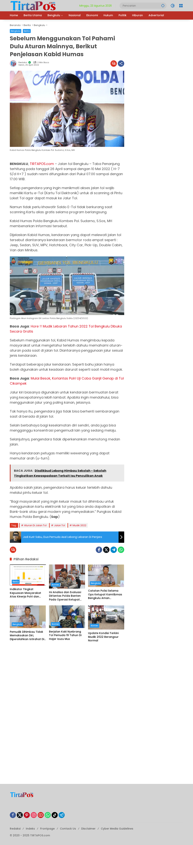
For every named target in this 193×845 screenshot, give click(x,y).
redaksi (22, 62)
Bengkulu (15, 30)
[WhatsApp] (121, 550)
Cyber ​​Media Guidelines (117, 828)
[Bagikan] (121, 63)
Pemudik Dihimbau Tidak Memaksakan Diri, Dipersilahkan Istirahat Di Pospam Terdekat (27, 635)
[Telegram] (113, 550)
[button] (163, 5)
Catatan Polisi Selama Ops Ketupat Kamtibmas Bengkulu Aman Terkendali (105, 594)
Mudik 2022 (79, 525)
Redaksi (15, 828)
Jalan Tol (59, 525)
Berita (27, 30)
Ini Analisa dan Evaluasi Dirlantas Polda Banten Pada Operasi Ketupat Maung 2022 (65, 596)
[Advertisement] (67, 673)
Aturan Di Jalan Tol (35, 525)
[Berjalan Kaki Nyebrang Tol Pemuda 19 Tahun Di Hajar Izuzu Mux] (67, 616)
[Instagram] (34, 815)
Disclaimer (88, 828)
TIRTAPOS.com (42, 163)
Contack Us (68, 828)
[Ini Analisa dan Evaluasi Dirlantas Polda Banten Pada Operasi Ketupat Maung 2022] (67, 576)
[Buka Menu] (181, 5)
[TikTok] (55, 815)
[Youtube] (41, 815)
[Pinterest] (27, 815)
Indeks (30, 828)
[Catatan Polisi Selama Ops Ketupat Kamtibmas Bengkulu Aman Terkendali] (106, 575)
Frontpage (47, 828)
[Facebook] (99, 550)
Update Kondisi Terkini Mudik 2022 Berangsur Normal (103, 636)
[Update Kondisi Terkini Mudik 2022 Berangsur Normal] (106, 617)
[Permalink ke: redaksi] (14, 63)
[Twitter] (106, 550)
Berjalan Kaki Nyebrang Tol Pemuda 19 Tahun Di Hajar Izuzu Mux (65, 635)
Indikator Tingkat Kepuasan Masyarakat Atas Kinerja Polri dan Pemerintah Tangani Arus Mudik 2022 (27, 593)
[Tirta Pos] (33, 5)
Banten (55, 584)
